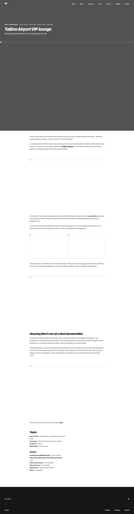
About (81, 4)
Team (100, 4)
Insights (117, 4)
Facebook (107, 510)
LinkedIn (127, 510)
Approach (91, 4)
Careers (108, 4)
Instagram (117, 510)
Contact (127, 4)
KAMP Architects (67, 146)
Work (73, 4)
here (61, 422)
